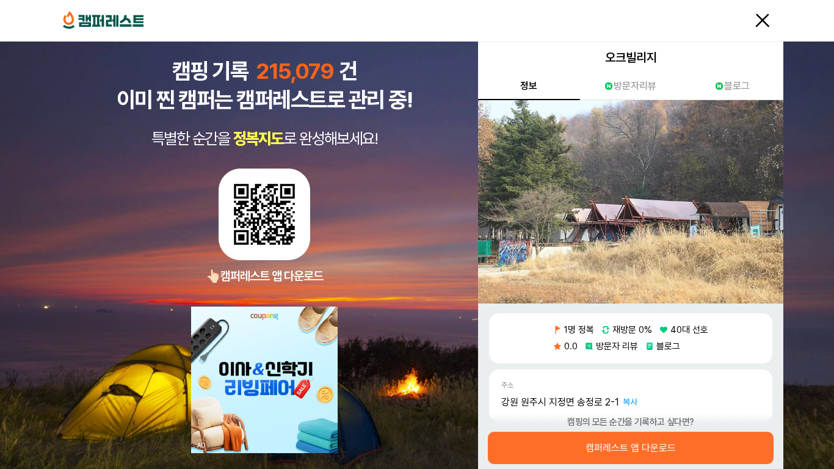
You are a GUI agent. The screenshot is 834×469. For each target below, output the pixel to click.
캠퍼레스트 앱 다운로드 (631, 448)
